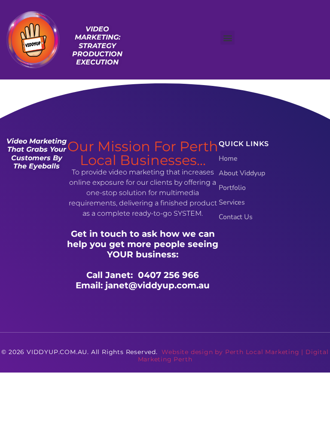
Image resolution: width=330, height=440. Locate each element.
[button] (227, 38)
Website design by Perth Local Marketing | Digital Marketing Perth (233, 355)
